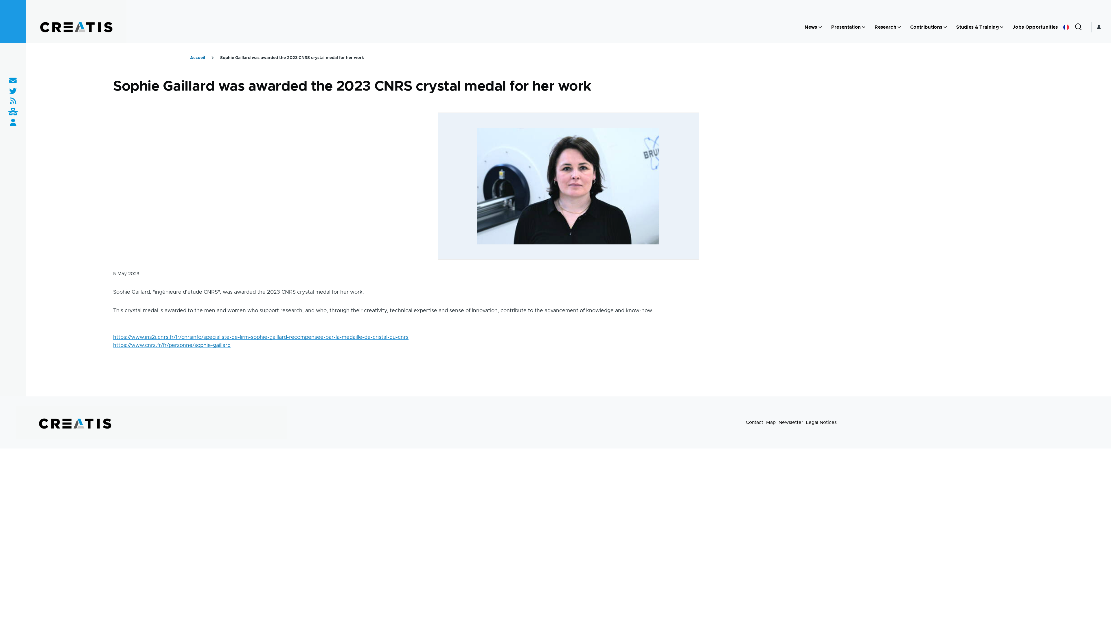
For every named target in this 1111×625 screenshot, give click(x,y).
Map (771, 422)
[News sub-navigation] (820, 27)
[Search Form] (1078, 27)
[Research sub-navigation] (899, 27)
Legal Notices (821, 422)
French (1066, 27)
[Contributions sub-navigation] (945, 27)
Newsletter (791, 422)
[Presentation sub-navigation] (864, 27)
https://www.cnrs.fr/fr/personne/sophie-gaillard (172, 345)
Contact (754, 422)
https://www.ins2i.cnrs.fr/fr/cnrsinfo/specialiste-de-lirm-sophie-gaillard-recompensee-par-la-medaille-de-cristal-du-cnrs (261, 337)
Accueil (197, 58)
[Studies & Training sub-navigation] (1002, 27)
